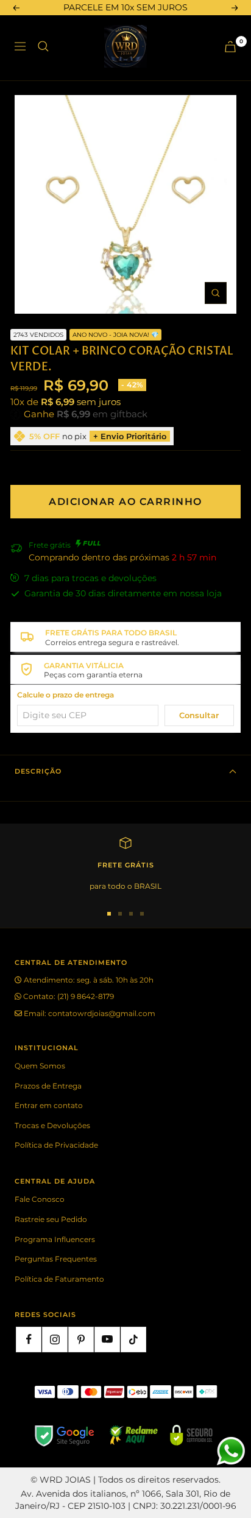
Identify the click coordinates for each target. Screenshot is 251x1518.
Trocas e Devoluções (52, 1125)
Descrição (38, 771)
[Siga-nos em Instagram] (55, 1339)
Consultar (199, 715)
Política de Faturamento (59, 1278)
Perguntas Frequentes (56, 1258)
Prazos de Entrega (48, 1085)
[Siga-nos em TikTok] (133, 1339)
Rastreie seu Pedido (51, 1219)
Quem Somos (40, 1065)
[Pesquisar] (43, 46)
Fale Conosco (40, 1199)
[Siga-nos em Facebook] (28, 1339)
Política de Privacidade (56, 1144)
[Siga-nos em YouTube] (107, 1339)
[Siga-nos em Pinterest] (81, 1339)
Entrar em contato (49, 1105)
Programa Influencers (55, 1239)
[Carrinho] (230, 46)
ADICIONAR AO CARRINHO (125, 501)
